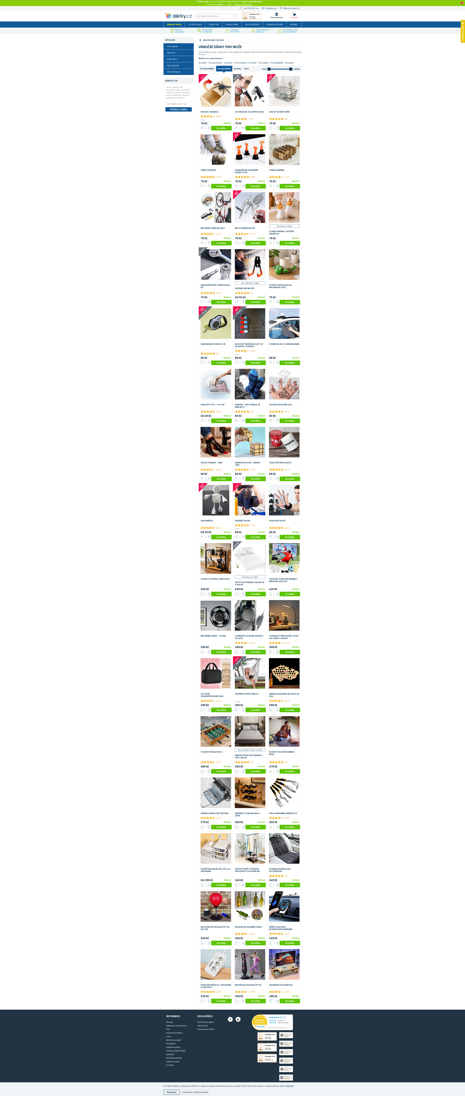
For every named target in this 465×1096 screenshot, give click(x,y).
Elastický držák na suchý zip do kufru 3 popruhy (249, 345)
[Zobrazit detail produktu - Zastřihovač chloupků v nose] (250, 91)
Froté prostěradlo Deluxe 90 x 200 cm (249, 583)
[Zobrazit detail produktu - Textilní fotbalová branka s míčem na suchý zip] (284, 558)
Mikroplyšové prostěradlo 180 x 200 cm (248, 756)
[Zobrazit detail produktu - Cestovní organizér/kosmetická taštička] (216, 673)
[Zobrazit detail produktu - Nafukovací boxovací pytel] (250, 964)
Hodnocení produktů (174, 1032)
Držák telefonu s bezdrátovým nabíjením (280, 928)
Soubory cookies (173, 1061)
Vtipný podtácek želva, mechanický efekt (280, 286)
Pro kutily (252, 62)
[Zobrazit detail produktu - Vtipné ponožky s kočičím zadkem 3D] (284, 208)
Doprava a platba (173, 1047)
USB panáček (207, 521)
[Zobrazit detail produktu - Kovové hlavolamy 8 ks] (284, 384)
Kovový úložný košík (279, 112)
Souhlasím (172, 1092)
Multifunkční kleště (245, 228)
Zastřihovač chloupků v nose (249, 112)
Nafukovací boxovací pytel (248, 985)
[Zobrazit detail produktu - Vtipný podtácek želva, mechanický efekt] (284, 264)
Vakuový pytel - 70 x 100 (212, 404)
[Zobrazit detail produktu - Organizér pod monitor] (284, 964)
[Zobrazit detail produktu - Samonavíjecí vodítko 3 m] (216, 323)
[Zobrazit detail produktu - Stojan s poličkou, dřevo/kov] (216, 558)
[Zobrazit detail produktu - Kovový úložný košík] (284, 91)
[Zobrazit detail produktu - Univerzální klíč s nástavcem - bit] (216, 264)
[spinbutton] (205, 128)
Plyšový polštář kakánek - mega (282, 753)
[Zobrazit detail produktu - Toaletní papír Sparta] (284, 442)
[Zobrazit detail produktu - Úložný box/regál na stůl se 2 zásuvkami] (216, 848)
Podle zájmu (232, 24)
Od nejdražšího (224, 68)
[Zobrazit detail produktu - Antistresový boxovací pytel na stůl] (216, 906)
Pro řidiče (202, 62)
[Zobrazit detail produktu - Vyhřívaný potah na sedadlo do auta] (250, 615)
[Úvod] (200, 40)
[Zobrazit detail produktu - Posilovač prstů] (284, 500)
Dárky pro (214, 24)
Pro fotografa (240, 62)
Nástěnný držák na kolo (213, 228)
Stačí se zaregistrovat (243, 4)
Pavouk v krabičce (210, 112)
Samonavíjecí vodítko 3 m (213, 344)
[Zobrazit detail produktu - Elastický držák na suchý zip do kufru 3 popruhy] (250, 323)
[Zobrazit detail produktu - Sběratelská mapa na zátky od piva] (284, 673)
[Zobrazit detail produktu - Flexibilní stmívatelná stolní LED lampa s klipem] (284, 615)
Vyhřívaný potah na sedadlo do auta (249, 637)
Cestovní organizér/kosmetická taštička (212, 695)
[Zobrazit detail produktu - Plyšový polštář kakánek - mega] (284, 731)
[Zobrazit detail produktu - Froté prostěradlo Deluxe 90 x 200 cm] (250, 558)
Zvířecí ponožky (208, 170)
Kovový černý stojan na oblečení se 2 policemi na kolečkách (247, 870)
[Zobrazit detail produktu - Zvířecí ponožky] (216, 150)
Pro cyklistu (263, 62)
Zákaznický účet (276, 17)
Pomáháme (170, 1043)
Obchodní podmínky (174, 1057)
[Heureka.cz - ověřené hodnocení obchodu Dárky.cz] (272, 1029)
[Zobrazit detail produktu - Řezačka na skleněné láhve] (250, 906)
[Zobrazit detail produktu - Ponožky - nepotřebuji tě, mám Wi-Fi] (250, 384)
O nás (168, 1036)
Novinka (237, 68)
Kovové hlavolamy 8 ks (280, 404)
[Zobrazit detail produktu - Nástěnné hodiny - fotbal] (216, 615)
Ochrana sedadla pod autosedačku (279, 870)
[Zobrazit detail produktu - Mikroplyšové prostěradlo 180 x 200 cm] (250, 731)
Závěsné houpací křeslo (247, 694)
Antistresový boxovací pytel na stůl (215, 928)
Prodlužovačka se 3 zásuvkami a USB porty (216, 986)
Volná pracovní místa (205, 1029)
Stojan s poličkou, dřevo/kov (215, 579)
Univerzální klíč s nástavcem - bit (216, 286)
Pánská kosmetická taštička (215, 813)
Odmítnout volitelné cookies (195, 1092)
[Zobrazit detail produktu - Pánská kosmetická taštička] (216, 793)
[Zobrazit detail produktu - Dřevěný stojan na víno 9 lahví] (250, 793)
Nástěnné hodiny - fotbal (213, 636)
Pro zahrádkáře (277, 62)
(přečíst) (290, 1086)
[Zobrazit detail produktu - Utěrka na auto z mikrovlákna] (284, 323)
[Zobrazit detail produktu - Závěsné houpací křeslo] (250, 673)
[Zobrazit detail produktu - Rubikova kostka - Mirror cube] (250, 442)
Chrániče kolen (242, 521)
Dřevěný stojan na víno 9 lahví (247, 814)
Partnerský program (205, 1022)
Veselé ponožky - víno (211, 463)
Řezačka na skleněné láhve (248, 927)
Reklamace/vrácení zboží (176, 1025)
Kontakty (170, 1065)
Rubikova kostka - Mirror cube (247, 464)
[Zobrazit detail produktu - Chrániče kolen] (250, 500)
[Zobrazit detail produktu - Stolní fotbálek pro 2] (216, 731)
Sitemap (169, 1022)
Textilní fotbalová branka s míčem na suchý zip (283, 580)
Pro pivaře (228, 62)
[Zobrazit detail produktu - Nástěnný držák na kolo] (216, 208)
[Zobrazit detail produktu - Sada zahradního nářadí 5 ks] (284, 793)
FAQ (168, 1029)
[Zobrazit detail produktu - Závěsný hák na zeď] (250, 264)
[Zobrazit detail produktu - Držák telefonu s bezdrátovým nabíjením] (284, 906)
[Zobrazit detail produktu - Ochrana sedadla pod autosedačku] (284, 848)
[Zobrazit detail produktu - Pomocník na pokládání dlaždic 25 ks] (250, 150)
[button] (209, 127)
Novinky (294, 24)
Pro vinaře (289, 62)
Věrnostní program (173, 1039)
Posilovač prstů (277, 521)
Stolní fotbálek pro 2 (212, 752)
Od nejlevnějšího (207, 68)
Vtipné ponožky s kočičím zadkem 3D (281, 232)
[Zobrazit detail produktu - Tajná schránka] (284, 150)
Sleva (246, 68)
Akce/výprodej (252, 24)
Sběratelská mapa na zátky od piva (284, 695)
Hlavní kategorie (274, 24)
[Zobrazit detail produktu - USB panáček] (216, 500)
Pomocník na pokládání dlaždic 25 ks (246, 171)
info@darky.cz (271, 8)
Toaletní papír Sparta (280, 463)
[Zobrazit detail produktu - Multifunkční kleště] (250, 208)
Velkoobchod (202, 1025)
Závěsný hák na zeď (244, 288)
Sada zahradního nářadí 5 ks (283, 813)
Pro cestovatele (215, 62)
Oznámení (170, 1054)
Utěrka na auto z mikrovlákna (284, 344)
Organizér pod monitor (280, 985)
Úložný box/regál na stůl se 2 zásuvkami (216, 870)
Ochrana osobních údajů (175, 1050)
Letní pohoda (195, 24)
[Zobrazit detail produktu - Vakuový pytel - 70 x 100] (216, 384)
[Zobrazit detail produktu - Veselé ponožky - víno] (216, 442)
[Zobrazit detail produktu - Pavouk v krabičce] (216, 91)
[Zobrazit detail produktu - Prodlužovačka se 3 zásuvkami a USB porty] (216, 964)
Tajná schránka (276, 170)
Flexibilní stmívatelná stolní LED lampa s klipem (283, 637)
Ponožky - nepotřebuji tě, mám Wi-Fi (247, 405)
